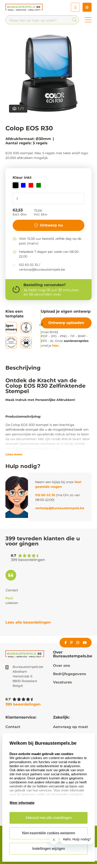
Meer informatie (22, 803)
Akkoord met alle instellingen (48, 818)
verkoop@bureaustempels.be (59, 508)
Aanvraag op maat (70, 727)
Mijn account (75, 7)
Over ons (61, 665)
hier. (56, 346)
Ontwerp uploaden (66, 323)
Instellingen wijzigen (48, 848)
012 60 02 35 (45, 495)
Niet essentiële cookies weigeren (48, 833)
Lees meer (14, 454)
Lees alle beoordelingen (28, 622)
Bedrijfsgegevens (69, 674)
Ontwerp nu (51, 225)
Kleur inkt (22, 177)
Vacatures (62, 682)
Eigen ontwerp (11, 327)
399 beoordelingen (23, 704)
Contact (12, 727)
